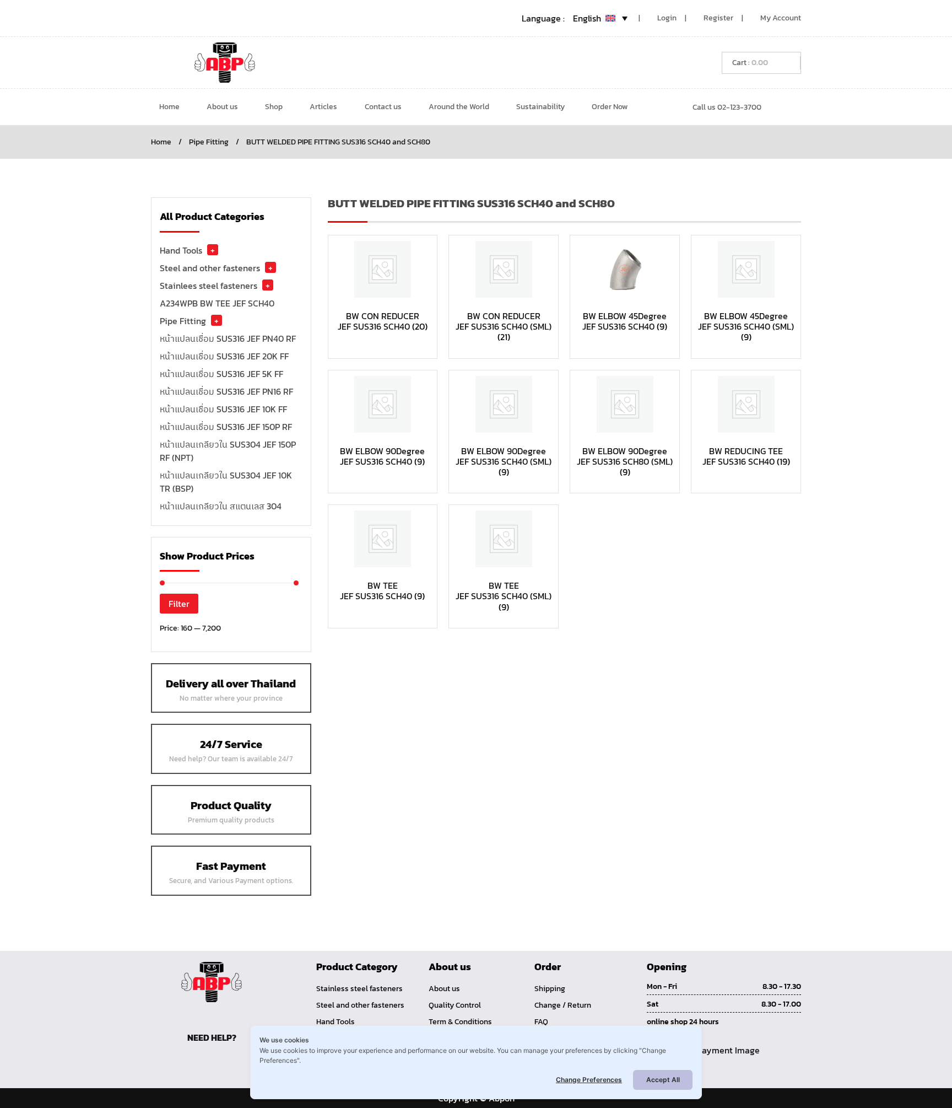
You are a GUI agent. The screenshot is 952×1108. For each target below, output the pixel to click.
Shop (274, 106)
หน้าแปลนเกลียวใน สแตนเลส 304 (221, 506)
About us (222, 106)
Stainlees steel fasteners (208, 285)
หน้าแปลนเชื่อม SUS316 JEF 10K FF (223, 409)
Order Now (610, 106)
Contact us (383, 106)
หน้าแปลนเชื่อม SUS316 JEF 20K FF (224, 356)
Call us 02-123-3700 (727, 107)
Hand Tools (181, 250)
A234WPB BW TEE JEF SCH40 (217, 303)
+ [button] (212, 249)
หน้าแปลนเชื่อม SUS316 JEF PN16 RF (226, 391)
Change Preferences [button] (589, 1079)
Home (169, 106)
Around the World (459, 106)
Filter (179, 603)
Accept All (663, 1079)
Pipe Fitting (209, 142)
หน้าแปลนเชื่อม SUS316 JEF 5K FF (221, 373)
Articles (323, 106)
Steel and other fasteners (210, 268)
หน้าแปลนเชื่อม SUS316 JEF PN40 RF (228, 338)
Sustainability (540, 106)
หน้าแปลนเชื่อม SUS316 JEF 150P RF (226, 426)
